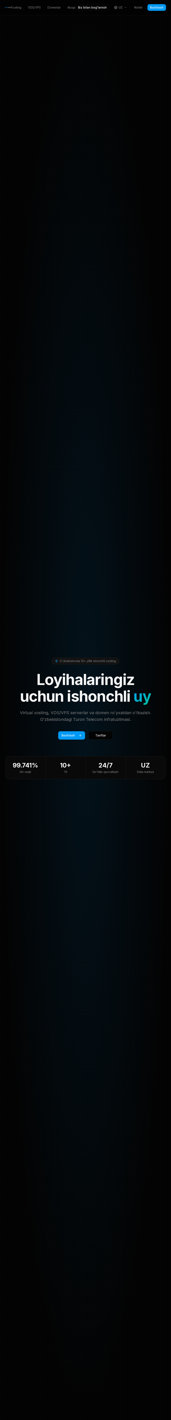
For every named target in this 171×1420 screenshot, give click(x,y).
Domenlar (54, 7)
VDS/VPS (34, 7)
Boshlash (156, 7)
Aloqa (71, 7)
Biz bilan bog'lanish (92, 7)
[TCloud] (8, 7)
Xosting (16, 7)
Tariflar (100, 735)
